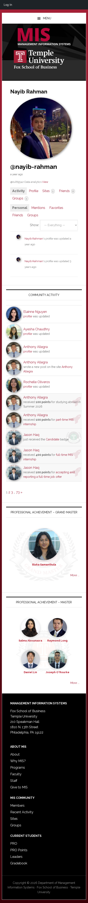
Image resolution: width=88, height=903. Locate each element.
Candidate (52, 439)
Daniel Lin (30, 672)
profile (27, 316)
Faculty (15, 774)
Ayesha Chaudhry (36, 329)
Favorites (56, 208)
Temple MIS (44, 37)
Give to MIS (19, 787)
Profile (33, 191)
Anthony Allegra (35, 347)
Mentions (38, 208)
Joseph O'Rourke (57, 672)
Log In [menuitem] (8, 4)
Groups (19, 198)
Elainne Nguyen (35, 312)
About (15, 754)
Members (17, 805)
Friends (66, 191)
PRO (13, 843)
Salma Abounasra (30, 640)
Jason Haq (31, 435)
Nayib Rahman (34, 238)
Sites (47, 191)
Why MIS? (18, 761)
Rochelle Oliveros (36, 382)
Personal (19, 208)
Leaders (16, 857)
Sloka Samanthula (44, 564)
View (45, 181)
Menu (47, 18)
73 (18, 492)
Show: (34, 225)
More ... (74, 575)
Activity (18, 191)
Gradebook (18, 863)
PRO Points (18, 850)
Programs (17, 767)
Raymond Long (57, 640)
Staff (13, 781)
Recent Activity (21, 812)
